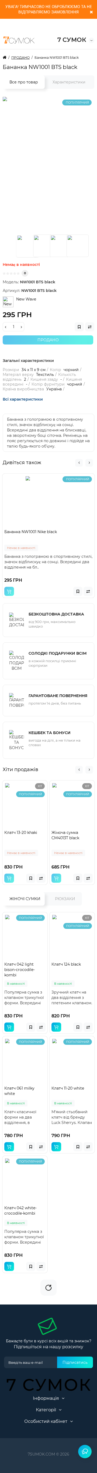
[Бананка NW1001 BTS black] (27, 245)
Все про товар (23, 82)
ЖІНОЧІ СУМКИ (24, 898)
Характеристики (69, 82)
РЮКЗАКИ (65, 898)
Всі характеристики (23, 399)
